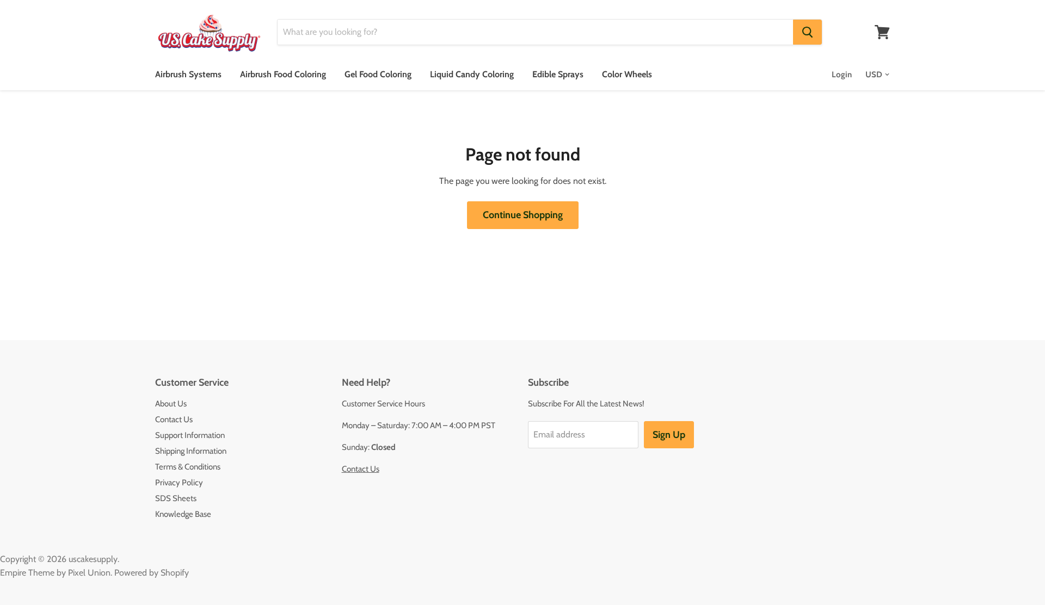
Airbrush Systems (188, 74)
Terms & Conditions (187, 467)
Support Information (190, 435)
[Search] (807, 32)
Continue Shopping (523, 215)
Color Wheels (627, 74)
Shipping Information (190, 451)
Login (842, 74)
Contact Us (174, 419)
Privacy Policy (179, 482)
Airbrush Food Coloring (283, 74)
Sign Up (669, 435)
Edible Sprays (557, 74)
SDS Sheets (175, 498)
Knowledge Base (183, 514)
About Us (171, 404)
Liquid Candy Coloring (472, 74)
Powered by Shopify (151, 572)
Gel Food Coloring (378, 74)
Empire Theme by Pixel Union (55, 572)
